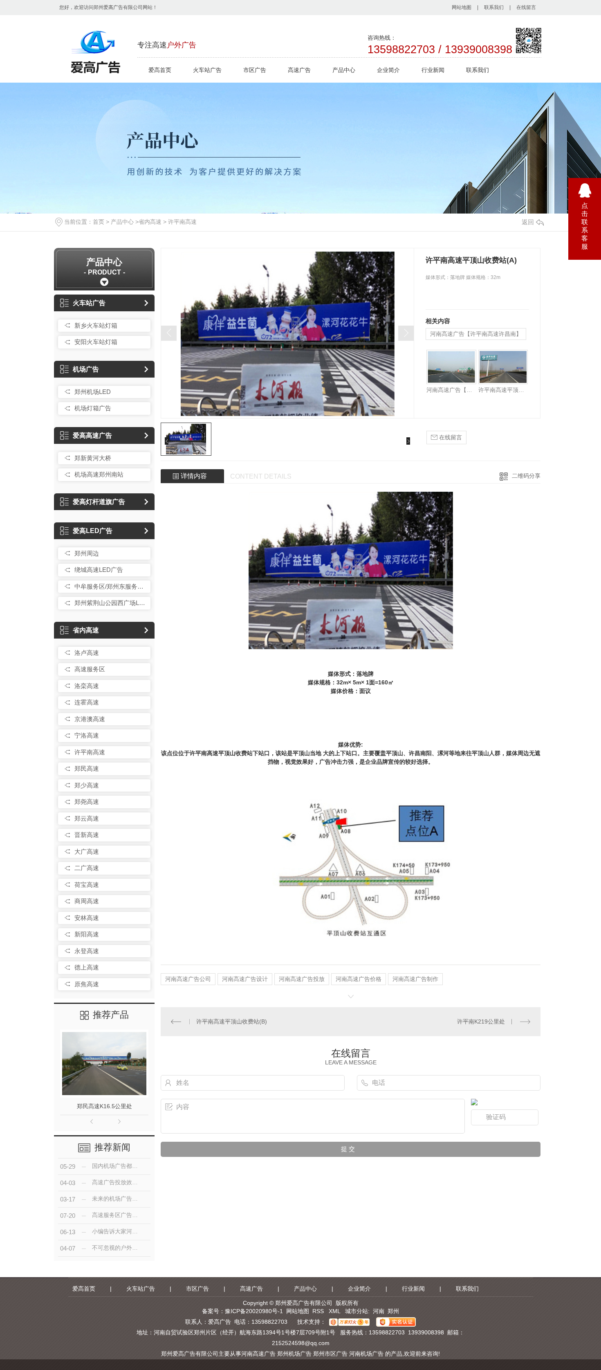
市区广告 (254, 70)
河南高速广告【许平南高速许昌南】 (476, 334)
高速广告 (299, 70)
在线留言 (526, 7)
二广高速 (86, 867)
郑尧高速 (86, 801)
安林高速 (86, 917)
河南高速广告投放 (302, 979)
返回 (528, 221)
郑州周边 (86, 553)
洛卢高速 (86, 652)
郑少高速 (86, 785)
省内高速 (150, 221)
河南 (378, 1311)
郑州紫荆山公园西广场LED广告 (110, 602)
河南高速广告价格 (358, 979)
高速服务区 (89, 669)
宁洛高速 (86, 735)
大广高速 (86, 851)
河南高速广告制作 (415, 979)
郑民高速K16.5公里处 (104, 1106)
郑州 (393, 1311)
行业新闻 (433, 70)
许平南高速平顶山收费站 (503, 390)
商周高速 (86, 901)
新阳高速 (86, 934)
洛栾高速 (86, 685)
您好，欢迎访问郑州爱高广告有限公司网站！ (108, 7)
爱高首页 (159, 70)
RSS (318, 1311)
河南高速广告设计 (245, 979)
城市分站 (356, 1311)
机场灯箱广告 (92, 408)
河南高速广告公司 (188, 979)
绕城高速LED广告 (98, 569)
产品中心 (343, 70)
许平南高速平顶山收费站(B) (231, 1021)
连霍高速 (86, 702)
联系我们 (494, 7)
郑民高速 (86, 768)
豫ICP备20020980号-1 (254, 1311)
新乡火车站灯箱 (95, 325)
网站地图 (461, 7)
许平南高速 (182, 221)
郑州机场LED (92, 391)
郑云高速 (86, 818)
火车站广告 (207, 70)
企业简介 (388, 70)
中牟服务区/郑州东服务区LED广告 (110, 586)
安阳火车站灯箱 (95, 341)
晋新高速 (86, 834)
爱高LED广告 (92, 530)
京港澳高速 (89, 718)
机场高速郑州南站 (98, 474)
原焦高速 (86, 984)
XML (335, 1311)
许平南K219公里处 (481, 1021)
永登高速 (86, 950)
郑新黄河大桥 (92, 457)
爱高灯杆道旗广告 (99, 501)
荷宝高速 (86, 884)
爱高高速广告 (92, 435)
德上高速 (86, 967)
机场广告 (86, 369)
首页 (98, 221)
